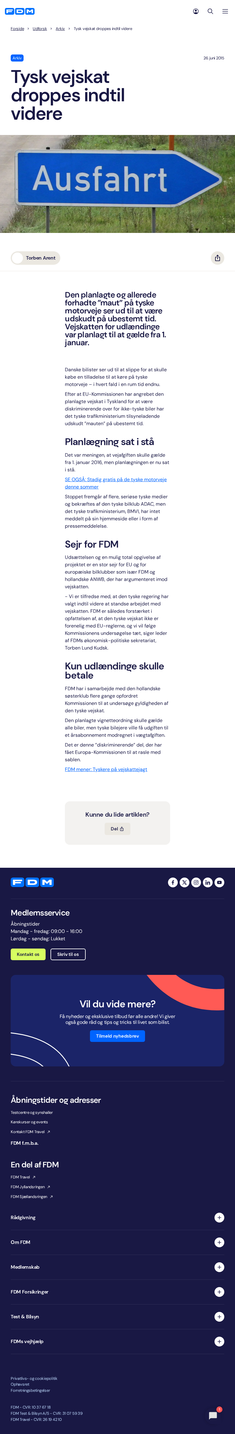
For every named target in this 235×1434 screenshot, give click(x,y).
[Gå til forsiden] (20, 11)
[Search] (210, 11)
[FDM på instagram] (196, 882)
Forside (17, 28)
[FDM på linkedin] (208, 882)
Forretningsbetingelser (30, 1390)
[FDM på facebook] (173, 882)
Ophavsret (20, 1384)
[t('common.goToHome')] (32, 882)
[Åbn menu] (225, 11)
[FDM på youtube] (219, 882)
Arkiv (60, 28)
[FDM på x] (184, 882)
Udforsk (40, 28)
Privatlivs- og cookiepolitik (34, 1378)
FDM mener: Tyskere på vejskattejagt (106, 769)
